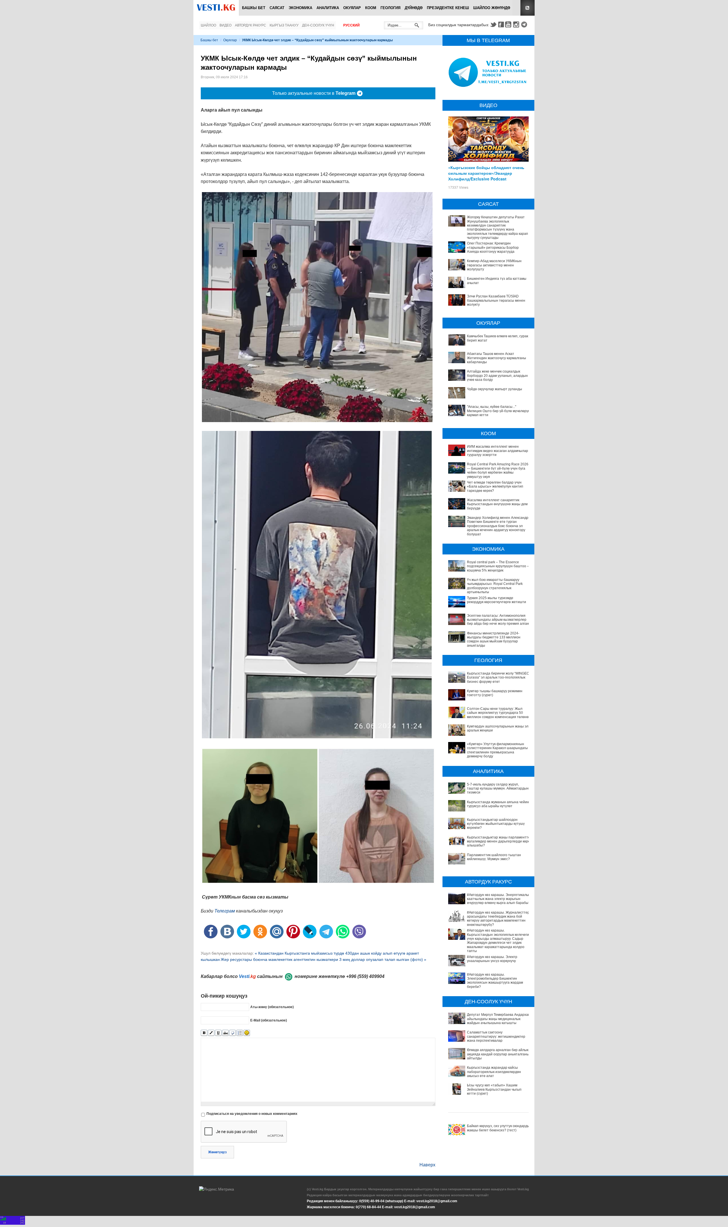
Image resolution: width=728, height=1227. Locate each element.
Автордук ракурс (250, 25)
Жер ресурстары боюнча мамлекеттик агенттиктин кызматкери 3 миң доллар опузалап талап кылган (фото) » (323, 959)
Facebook (501, 24)
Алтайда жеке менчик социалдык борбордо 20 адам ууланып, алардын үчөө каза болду (497, 375)
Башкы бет (253, 8)
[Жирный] (204, 1033)
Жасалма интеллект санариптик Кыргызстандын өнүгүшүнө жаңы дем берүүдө (497, 504)
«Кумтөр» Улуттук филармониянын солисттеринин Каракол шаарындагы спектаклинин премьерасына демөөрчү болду (497, 750)
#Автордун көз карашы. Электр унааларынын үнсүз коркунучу (492, 959)
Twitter (493, 24)
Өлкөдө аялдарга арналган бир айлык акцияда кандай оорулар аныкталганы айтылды (498, 1054)
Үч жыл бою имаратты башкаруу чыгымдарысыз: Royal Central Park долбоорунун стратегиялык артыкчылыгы (495, 586)
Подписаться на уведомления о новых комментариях (251, 1114)
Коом (370, 8)
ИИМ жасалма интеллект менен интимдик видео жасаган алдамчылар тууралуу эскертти (497, 451)
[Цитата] (232, 1033)
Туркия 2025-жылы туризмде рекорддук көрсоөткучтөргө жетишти (496, 600)
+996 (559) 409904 (365, 976)
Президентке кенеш (448, 8)
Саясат (277, 8)
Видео (225, 25)
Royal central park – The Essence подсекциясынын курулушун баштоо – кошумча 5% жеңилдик (498, 566)
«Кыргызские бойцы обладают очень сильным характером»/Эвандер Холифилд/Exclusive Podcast (486, 173)
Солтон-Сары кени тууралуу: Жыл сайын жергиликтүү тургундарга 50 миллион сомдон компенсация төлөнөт (498, 713)
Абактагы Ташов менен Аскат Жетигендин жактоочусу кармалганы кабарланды (496, 358)
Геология (390, 8)
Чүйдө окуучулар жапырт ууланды (494, 389)
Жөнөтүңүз (217, 1152)
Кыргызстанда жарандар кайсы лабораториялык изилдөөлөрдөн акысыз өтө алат (494, 1072)
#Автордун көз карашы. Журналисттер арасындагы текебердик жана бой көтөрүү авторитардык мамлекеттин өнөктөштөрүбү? (498, 919)
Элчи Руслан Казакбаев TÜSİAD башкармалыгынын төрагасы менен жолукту (496, 300)
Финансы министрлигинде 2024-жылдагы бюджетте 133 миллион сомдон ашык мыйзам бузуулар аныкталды (493, 639)
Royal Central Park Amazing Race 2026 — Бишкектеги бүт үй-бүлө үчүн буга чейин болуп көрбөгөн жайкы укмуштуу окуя (497, 470)
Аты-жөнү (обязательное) (272, 1007)
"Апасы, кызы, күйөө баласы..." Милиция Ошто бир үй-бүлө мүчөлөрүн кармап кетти (498, 411)
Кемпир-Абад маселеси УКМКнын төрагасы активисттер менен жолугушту (494, 265)
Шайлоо (208, 25)
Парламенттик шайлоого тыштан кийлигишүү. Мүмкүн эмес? (494, 857)
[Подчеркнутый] (218, 1033)
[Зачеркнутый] (225, 1033)
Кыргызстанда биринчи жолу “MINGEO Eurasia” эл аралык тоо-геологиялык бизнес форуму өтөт (498, 677)
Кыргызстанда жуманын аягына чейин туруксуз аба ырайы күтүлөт (498, 804)
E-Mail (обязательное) (268, 1020)
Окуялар (352, 8)
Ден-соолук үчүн (318, 25)
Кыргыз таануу (284, 25)
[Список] (239, 1033)
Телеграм (224, 911)
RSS (527, 8)
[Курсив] (211, 1033)
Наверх (427, 1164)
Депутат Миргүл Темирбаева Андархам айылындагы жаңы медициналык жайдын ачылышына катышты (498, 1019)
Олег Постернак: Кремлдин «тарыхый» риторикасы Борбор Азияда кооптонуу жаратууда (493, 247)
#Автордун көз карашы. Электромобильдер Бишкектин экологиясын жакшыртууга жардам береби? (495, 981)
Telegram (525, 24)
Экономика (300, 8)
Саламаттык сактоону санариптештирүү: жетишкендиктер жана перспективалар (496, 1036)
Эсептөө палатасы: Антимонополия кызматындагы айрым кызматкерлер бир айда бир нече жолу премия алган (498, 620)
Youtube (509, 24)
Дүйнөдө (414, 8)
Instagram (517, 24)
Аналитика (328, 8)
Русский (351, 25)
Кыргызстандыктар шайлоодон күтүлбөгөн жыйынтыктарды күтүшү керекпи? (496, 824)
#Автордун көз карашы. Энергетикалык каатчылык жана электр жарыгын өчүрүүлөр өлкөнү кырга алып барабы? (498, 899)
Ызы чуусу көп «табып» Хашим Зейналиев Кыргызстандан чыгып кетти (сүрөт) (494, 1089)
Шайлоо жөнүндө (491, 8)
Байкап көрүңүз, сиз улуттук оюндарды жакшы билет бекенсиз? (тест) (498, 1128)
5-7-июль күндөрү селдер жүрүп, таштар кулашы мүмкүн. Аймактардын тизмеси (498, 788)
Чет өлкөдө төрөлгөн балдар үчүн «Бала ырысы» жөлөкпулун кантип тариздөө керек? (495, 486)
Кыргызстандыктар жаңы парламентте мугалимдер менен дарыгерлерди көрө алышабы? (498, 841)
